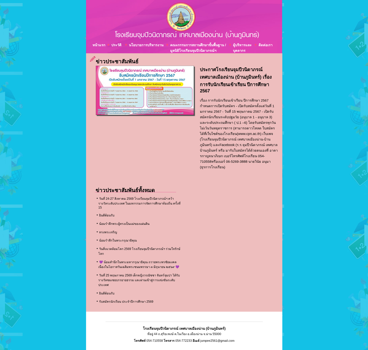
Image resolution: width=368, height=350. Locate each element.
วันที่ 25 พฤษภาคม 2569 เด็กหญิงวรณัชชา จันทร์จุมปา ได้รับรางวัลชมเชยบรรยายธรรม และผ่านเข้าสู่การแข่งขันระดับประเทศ (139, 280)
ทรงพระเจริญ (108, 232)
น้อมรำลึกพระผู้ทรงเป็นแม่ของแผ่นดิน (124, 223)
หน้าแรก (99, 45)
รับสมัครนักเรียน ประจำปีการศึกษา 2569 (126, 301)
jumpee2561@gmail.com (217, 340)
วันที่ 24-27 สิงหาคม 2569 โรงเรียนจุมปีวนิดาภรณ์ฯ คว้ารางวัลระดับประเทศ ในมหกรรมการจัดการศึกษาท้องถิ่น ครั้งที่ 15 (139, 203)
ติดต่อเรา (266, 45)
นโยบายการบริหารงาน (146, 45)
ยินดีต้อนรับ (106, 215)
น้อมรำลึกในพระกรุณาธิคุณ (118, 240)
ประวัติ (116, 45)
